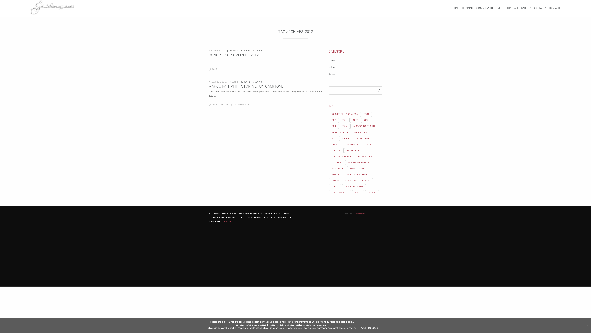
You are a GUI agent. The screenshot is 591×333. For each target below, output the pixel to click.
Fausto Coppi (365, 156)
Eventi (500, 8)
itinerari (332, 74)
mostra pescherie (357, 174)
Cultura (225, 104)
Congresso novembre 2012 (234, 55)
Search (378, 90)
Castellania (363, 138)
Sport (335, 187)
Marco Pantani (242, 104)
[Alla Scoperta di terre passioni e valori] (52, 12)
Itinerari (512, 8)
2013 (366, 120)
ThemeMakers (359, 213)
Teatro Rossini (340, 193)
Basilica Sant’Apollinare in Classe (351, 132)
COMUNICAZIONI (484, 8)
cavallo (336, 144)
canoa (345, 138)
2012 (214, 69)
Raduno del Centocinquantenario (351, 181)
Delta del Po (354, 150)
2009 (366, 114)
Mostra (336, 174)
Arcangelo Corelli (364, 126)
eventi (235, 81)
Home (455, 8)
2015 (344, 126)
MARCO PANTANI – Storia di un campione (246, 86)
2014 (334, 126)
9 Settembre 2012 (218, 81)
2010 (334, 120)
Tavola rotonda (354, 187)
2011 (344, 120)
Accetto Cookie (370, 328)
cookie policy (321, 325)
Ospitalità (540, 8)
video (358, 193)
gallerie (234, 50)
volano (372, 193)
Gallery (526, 8)
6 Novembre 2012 (217, 50)
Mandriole (337, 168)
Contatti (554, 8)
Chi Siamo (467, 8)
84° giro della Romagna (345, 114)
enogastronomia (341, 156)
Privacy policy (227, 221)
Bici (334, 138)
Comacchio (353, 144)
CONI (368, 144)
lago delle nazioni (358, 162)
